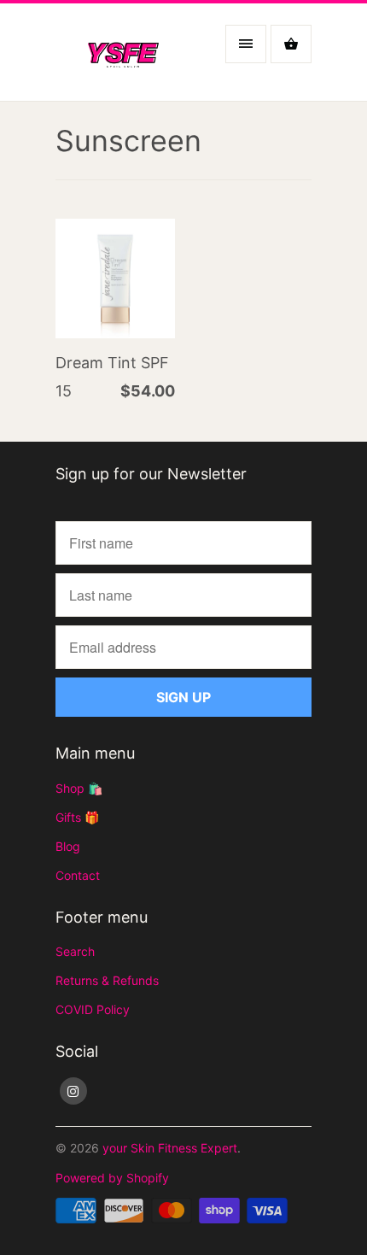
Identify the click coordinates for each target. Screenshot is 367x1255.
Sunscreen (128, 140)
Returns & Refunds (107, 980)
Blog (67, 846)
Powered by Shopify (112, 1177)
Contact (77, 875)
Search (75, 951)
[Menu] (245, 44)
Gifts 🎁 (77, 817)
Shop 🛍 (78, 788)
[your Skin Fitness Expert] (123, 58)
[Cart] (291, 44)
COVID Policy (92, 1009)
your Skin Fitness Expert (169, 1148)
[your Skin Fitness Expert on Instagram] (73, 1091)
